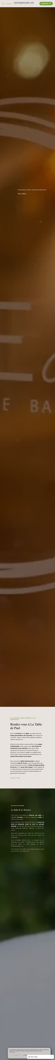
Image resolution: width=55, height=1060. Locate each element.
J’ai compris (15, 1055)
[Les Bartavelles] (24, 3)
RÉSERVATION (14, 778)
